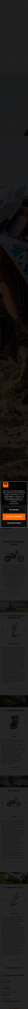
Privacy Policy (12, 503)
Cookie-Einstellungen (14, 523)
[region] (14, 504)
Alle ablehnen (14, 510)
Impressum (16, 503)
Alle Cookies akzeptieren (14, 517)
